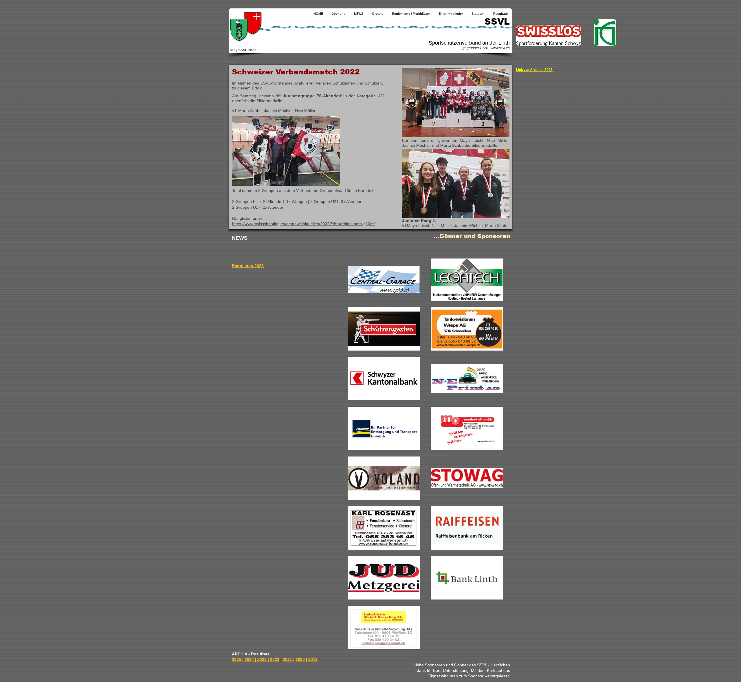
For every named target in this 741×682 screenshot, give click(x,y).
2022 (274, 659)
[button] (378, 13)
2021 (287, 659)
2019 (313, 659)
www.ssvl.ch (500, 48)
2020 (300, 659)
